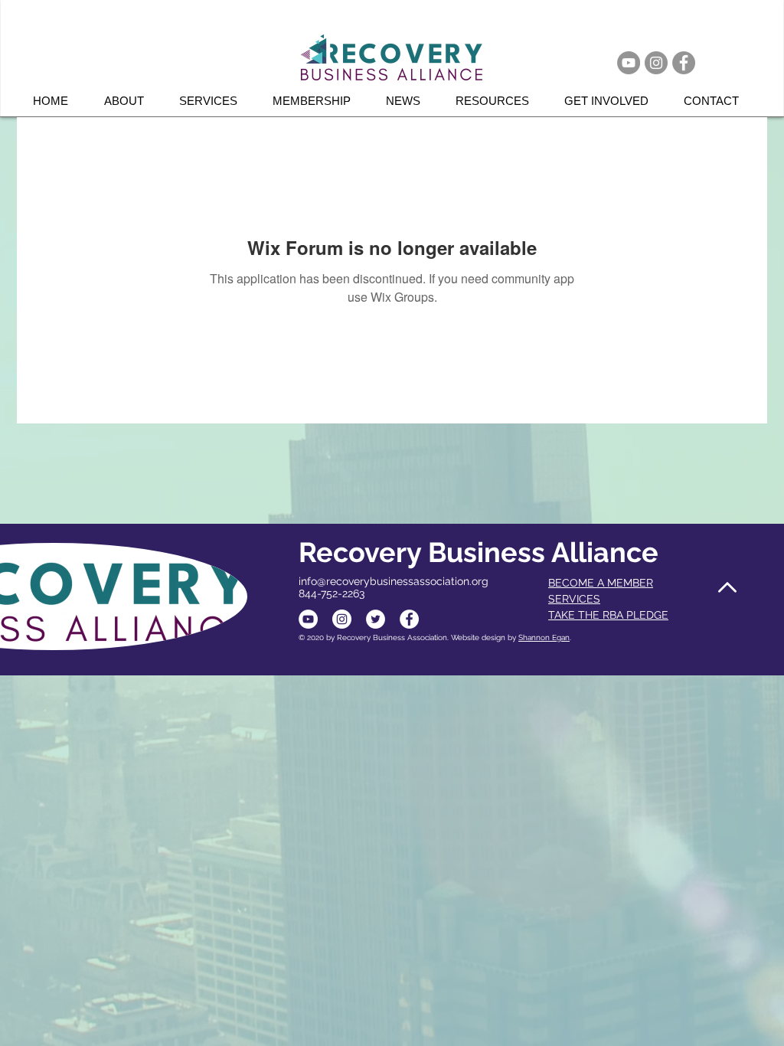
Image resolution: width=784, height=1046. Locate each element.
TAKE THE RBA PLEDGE (608, 615)
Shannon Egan (544, 637)
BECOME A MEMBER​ (600, 583)
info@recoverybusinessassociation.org (393, 581)
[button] (214, 100)
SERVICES (574, 599)
